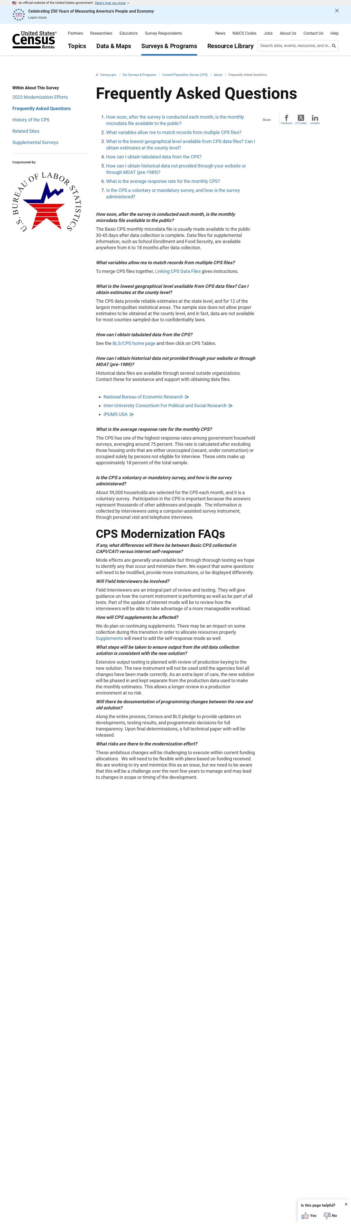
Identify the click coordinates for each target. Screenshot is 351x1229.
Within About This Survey (35, 87)
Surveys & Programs (169, 46)
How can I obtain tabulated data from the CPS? (154, 156)
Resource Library (230, 46)
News (220, 33)
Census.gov (108, 75)
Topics (77, 46)
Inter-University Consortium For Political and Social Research (165, 405)
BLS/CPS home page (134, 343)
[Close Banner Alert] (337, 15)
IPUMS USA (116, 414)
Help (334, 33)
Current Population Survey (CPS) (185, 75)
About (218, 75)
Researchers (101, 33)
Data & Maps (113, 46)
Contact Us (313, 33)
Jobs (268, 33)
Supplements (109, 638)
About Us (288, 33)
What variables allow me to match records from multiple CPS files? (174, 132)
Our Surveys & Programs (140, 75)
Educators (128, 33)
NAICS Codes (244, 33)
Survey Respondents (163, 33)
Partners (75, 33)
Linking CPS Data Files (178, 271)
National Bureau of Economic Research (143, 396)
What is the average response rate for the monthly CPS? (163, 181)
